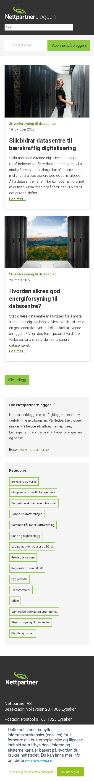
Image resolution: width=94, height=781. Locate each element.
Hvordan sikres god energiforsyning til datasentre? (34, 299)
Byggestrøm (19, 579)
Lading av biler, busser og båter (32, 546)
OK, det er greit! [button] (70, 772)
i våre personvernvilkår (39, 761)
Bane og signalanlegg (25, 536)
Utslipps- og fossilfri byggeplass (33, 492)
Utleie (15, 601)
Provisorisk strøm (23, 557)
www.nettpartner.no (34, 449)
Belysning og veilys (24, 481)
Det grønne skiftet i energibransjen (34, 503)
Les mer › (17, 199)
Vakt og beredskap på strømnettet (34, 611)
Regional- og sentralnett (27, 568)
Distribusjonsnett (22, 633)
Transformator (20, 590)
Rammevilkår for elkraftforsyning (33, 525)
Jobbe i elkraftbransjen (26, 514)
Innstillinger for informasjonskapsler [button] (32, 772)
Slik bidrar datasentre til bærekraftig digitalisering (42, 144)
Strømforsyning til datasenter (30, 622)
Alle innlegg (17, 380)
